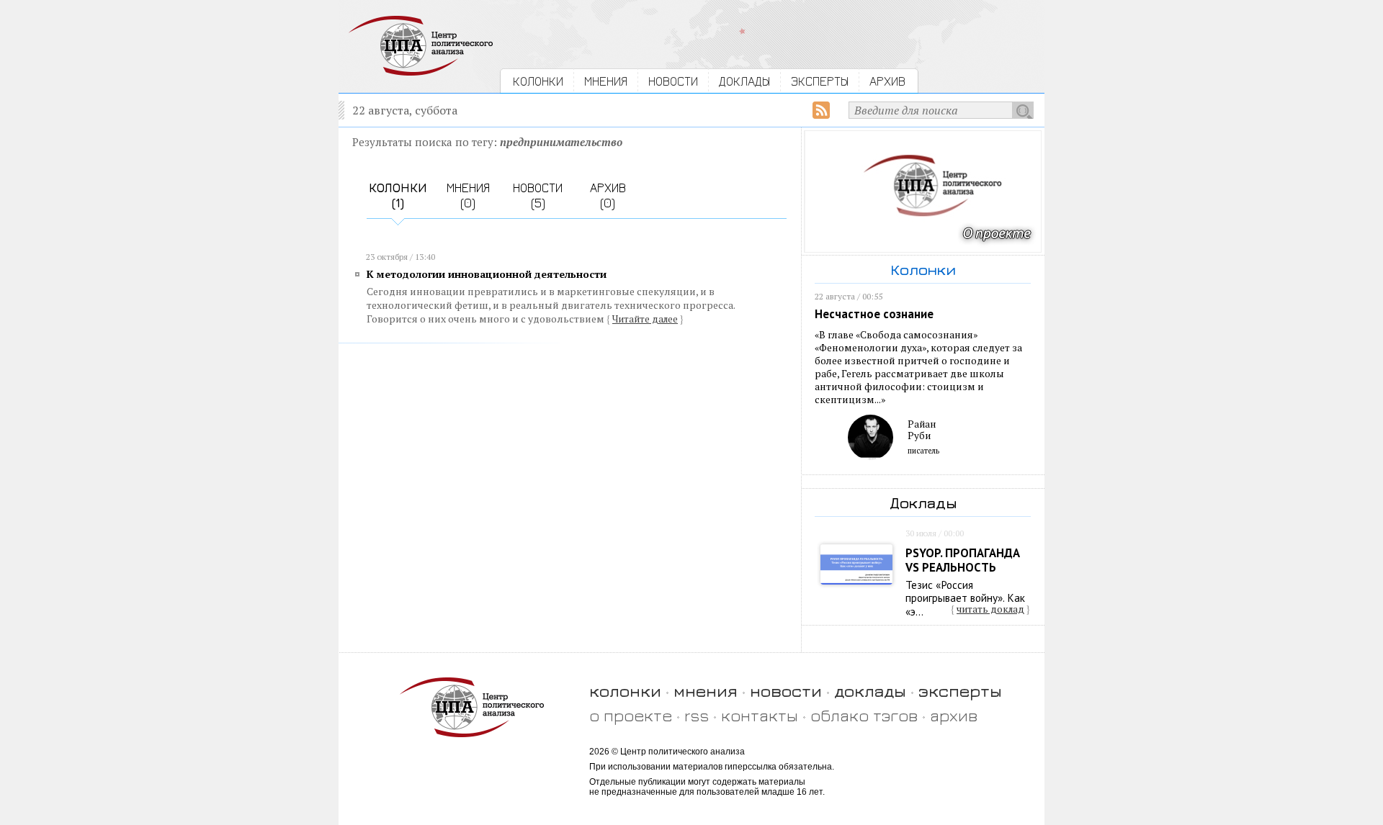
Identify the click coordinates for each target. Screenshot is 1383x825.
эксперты (960, 690)
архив (953, 715)
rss (696, 715)
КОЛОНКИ (538, 81)
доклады (870, 690)
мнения (705, 690)
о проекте (630, 715)
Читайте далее (645, 318)
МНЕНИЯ (605, 81)
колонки (625, 690)
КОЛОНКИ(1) (398, 195)
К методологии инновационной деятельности (487, 274)
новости (786, 690)
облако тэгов (864, 715)
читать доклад (990, 609)
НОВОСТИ (673, 81)
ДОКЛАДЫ (744, 81)
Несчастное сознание (874, 314)
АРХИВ (887, 81)
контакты (759, 715)
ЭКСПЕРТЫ (820, 81)
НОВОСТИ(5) (538, 195)
